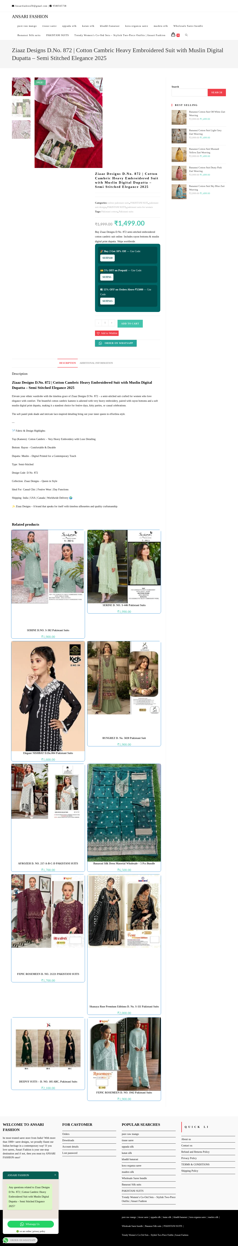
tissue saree (128, 1140)
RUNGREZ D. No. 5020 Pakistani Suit (124, 738)
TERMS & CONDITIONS (195, 1164)
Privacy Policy (189, 1158)
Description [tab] (67, 363)
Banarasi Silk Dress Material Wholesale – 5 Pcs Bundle (124, 863)
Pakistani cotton (109, 211)
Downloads (68, 1140)
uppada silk (128, 1146)
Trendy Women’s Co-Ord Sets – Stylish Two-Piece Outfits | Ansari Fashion (155, 1235)
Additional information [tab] (96, 363)
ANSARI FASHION (30, 16)
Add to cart (130, 323)
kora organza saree (131, 1165)
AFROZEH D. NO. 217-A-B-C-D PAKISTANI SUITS (48, 863)
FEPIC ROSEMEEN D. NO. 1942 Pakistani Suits (124, 1092)
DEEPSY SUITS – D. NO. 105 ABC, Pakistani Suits (48, 1081)
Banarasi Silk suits (131, 1184)
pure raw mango (130, 1134)
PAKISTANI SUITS (116, 207)
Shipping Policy (189, 1170)
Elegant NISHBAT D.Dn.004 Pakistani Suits (48, 753)
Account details (70, 1146)
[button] (98, 82)
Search (175, 86)
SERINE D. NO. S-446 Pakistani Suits (124, 605)
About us (186, 1139)
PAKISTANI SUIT (139, 202)
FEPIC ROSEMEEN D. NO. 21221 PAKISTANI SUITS (48, 974)
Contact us (186, 1145)
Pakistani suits (126, 211)
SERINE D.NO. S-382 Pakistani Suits (48, 630)
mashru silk (128, 1172)
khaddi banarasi (130, 1159)
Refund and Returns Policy (195, 1151)
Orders (65, 1134)
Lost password (69, 1153)
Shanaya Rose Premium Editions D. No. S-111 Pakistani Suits (124, 1006)
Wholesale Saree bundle (134, 1178)
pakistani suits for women (140, 207)
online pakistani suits (118, 202)
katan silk (127, 1153)
